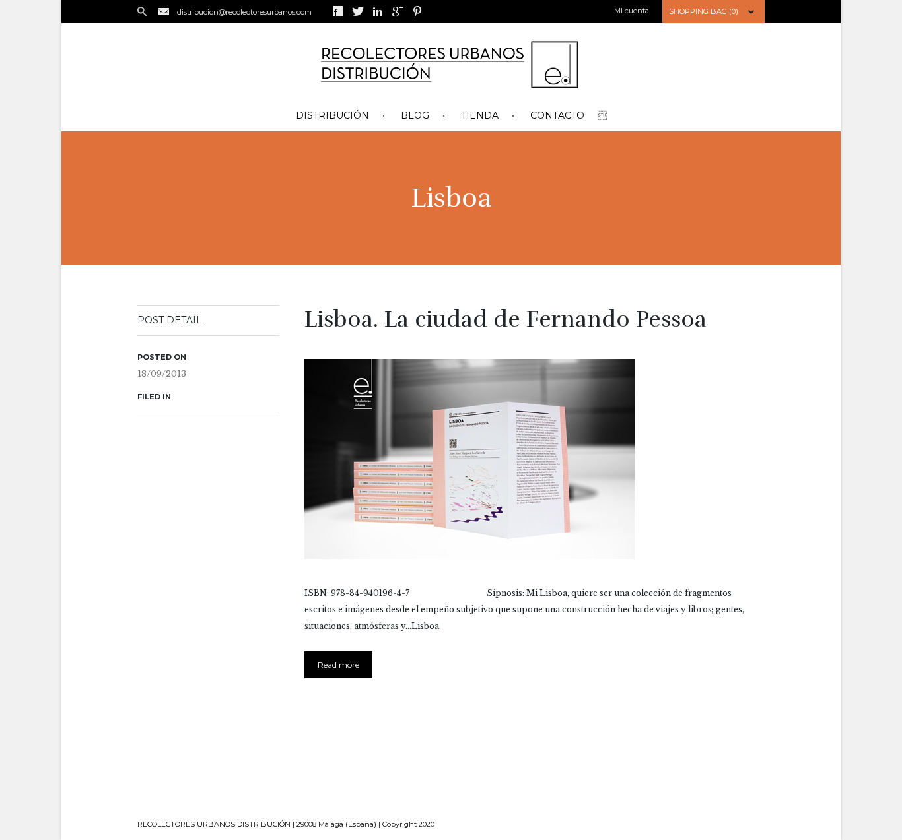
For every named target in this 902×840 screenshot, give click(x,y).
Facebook (338, 11)
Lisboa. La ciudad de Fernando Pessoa (505, 319)
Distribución (332, 115)
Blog (415, 115)
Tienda (480, 115)
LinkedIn (377, 11)
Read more (338, 665)
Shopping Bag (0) (703, 11)
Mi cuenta (631, 10)
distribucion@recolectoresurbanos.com (244, 11)
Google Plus (397, 11)
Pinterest (417, 11)
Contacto (557, 115)
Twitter (357, 11)
